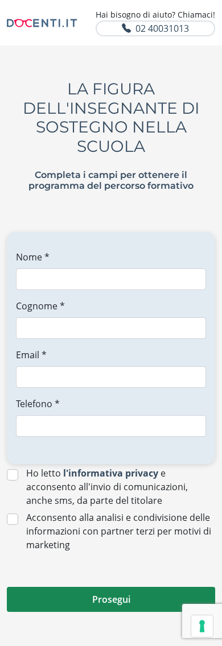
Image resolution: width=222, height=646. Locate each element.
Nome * (33, 257)
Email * (31, 355)
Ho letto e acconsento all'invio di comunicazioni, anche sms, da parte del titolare (107, 487)
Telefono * (38, 403)
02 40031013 (162, 28)
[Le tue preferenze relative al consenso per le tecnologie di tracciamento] (202, 626)
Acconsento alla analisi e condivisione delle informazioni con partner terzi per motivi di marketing (118, 531)
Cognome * (40, 306)
